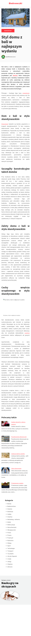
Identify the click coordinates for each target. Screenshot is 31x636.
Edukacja (10, 511)
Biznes (9, 504)
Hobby (9, 514)
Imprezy (9, 517)
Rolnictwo (10, 540)
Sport (9, 546)
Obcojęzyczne (11, 530)
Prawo (9, 535)
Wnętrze (9, 564)
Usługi (9, 561)
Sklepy (9, 543)
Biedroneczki (15, 3)
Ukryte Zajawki (12, 556)
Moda (9, 522)
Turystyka (10, 553)
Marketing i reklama (13, 519)
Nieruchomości (11, 527)
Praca (9, 532)
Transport (10, 551)
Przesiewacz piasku (17, 483)
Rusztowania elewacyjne (19, 437)
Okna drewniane (16, 468)
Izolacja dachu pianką (18, 454)
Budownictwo (8, 30)
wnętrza (27, 333)
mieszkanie (25, 93)
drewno (15, 75)
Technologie (11, 548)
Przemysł (10, 538)
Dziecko (9, 509)
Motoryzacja (11, 524)
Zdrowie (9, 567)
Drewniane (4, 124)
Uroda (9, 559)
